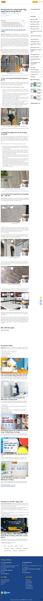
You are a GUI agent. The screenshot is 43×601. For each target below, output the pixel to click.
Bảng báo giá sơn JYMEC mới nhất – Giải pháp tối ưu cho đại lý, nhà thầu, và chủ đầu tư (14, 535)
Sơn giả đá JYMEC (7, 345)
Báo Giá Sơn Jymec (35, 26)
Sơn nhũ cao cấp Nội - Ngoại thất (12, 501)
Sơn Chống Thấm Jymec (7, 413)
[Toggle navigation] (41, 1)
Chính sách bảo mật (5, 581)
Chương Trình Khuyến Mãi (36, 35)
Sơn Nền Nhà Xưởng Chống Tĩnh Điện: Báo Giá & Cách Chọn (39, 90)
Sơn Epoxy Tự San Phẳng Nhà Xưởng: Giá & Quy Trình (39, 96)
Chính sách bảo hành (5, 579)
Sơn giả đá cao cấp (18, 548)
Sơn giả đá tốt (15, 550)
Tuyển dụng (4, 517)
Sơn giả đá (3, 347)
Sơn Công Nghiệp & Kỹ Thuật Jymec (9, 437)
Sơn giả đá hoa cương (7, 550)
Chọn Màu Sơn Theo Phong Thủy (36, 32)
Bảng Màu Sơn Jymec (35, 24)
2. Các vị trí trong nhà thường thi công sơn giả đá (11, 23)
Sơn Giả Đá (4, 13)
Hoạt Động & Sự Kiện (35, 41)
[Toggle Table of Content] (22, 21)
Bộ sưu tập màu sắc (35, 28)
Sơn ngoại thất (28, 581)
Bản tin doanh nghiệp (6, 542)
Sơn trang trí (28, 584)
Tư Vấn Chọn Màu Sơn (35, 72)
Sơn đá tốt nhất (6, 548)
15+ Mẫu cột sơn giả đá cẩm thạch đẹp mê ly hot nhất (17, 128)
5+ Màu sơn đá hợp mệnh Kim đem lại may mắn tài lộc (17, 191)
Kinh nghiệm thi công (35, 54)
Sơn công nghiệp (29, 585)
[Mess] (41, 301)
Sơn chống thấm (29, 582)
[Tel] (41, 298)
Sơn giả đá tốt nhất (22, 550)
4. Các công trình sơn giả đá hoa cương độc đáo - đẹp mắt (12, 26)
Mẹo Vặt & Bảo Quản (35, 56)
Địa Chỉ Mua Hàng (34, 39)
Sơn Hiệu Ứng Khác (35, 69)
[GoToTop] (41, 599)
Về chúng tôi (3, 582)
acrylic (2, 348)
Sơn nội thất (28, 579)
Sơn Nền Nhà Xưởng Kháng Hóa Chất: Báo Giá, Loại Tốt (39, 83)
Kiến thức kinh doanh (6, 484)
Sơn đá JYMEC (10, 75)
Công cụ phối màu (29, 588)
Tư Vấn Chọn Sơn (5, 381)
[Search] (40, 2)
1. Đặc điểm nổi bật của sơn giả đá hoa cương (10, 22)
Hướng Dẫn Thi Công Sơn (7, 461)
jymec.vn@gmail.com (5, 573)
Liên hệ (2, 584)
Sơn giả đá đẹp (25, 548)
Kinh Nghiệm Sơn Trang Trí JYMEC (36, 50)
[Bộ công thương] (7, 593)
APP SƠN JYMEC (34, 19)
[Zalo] (41, 304)
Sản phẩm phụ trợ (29, 586)
